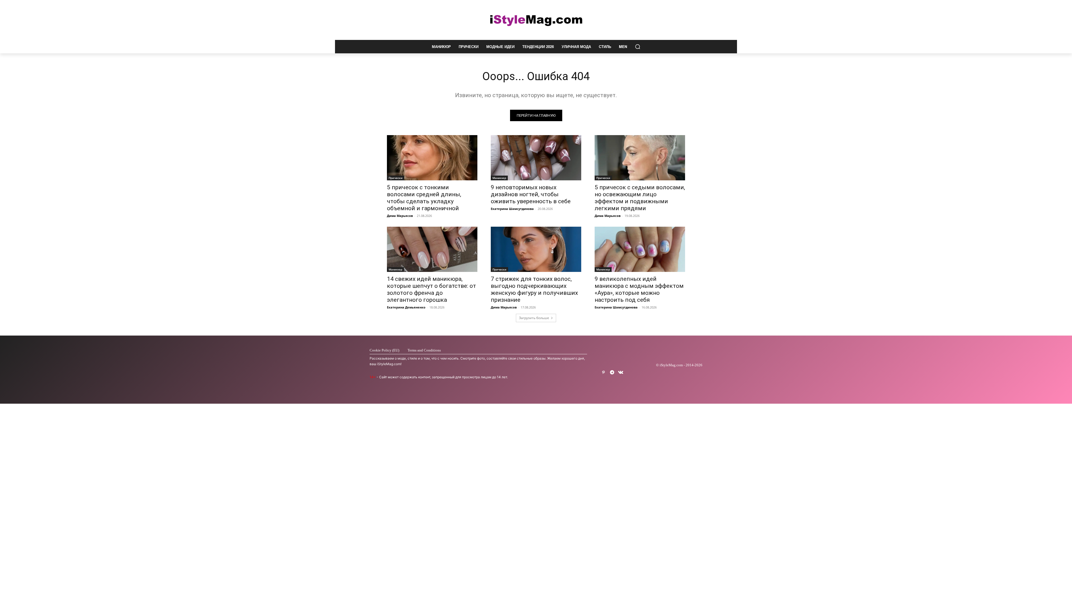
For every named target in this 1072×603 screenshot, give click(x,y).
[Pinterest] (603, 372)
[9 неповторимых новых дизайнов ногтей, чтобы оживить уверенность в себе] (536, 157)
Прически (396, 178)
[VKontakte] (621, 372)
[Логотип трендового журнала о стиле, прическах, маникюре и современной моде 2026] (536, 20)
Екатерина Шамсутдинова (512, 209)
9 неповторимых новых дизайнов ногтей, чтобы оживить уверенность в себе (531, 194)
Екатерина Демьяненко (406, 307)
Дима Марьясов (400, 216)
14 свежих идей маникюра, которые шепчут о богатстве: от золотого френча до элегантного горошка (431, 289)
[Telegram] (612, 372)
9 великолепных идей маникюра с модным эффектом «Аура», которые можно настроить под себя (639, 289)
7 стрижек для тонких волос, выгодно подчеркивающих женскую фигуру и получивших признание (534, 289)
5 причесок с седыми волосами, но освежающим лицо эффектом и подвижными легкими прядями (640, 198)
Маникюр (499, 178)
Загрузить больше (534, 317)
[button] (637, 46)
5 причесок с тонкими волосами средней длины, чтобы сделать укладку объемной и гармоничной (424, 198)
